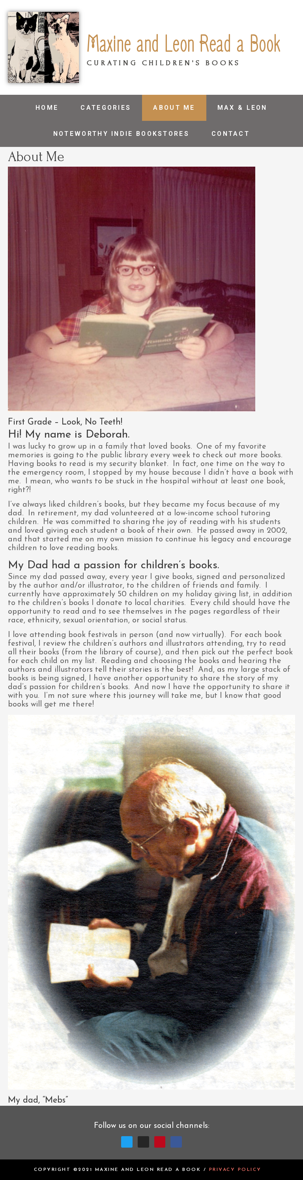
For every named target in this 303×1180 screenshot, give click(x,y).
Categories (105, 107)
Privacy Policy (235, 1169)
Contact (230, 133)
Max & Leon (242, 107)
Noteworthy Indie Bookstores (121, 133)
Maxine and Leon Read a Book (183, 44)
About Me (174, 107)
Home (47, 107)
